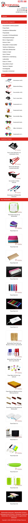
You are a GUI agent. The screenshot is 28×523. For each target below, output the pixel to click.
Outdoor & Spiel (7, 52)
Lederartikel (6, 59)
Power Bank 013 (14, 423)
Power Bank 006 (14, 487)
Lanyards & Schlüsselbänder (10, 35)
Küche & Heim (6, 42)
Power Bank (6, 28)
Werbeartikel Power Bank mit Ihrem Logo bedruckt (14, 359)
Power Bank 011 (14, 439)
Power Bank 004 (14, 279)
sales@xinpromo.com (21, 12)
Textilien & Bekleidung (8, 47)
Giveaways (18, 514)
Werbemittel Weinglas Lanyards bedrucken (14, 167)
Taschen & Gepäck (8, 66)
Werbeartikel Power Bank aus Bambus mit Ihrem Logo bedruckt (14, 343)
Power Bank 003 (14, 311)
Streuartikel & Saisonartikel (10, 45)
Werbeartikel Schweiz (20, 512)
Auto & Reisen (6, 54)
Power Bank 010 (14, 230)
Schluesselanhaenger (8, 37)
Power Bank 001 (14, 295)
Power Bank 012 (14, 327)
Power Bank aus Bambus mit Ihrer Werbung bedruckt (14, 392)
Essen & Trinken (7, 61)
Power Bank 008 (14, 247)
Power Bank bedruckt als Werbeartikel (14, 215)
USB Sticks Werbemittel (9, 49)
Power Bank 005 (14, 263)
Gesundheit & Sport (8, 64)
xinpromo (23, 7)
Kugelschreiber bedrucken (19, 516)
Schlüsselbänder (13, 516)
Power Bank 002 (14, 504)
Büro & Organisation (8, 40)
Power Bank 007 (14, 471)
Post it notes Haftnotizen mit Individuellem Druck (14, 153)
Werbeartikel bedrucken (7, 512)
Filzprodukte (6, 33)
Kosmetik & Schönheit (8, 71)
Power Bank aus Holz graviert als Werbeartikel (14, 408)
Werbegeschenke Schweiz (7, 514)
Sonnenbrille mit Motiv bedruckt (14, 181)
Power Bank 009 (14, 455)
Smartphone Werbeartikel (9, 30)
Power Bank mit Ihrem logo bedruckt (14, 376)
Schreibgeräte (6, 68)
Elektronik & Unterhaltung (9, 57)
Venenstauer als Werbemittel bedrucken (14, 195)
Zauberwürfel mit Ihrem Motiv (20, 134)
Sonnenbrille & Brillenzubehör (11, 25)
